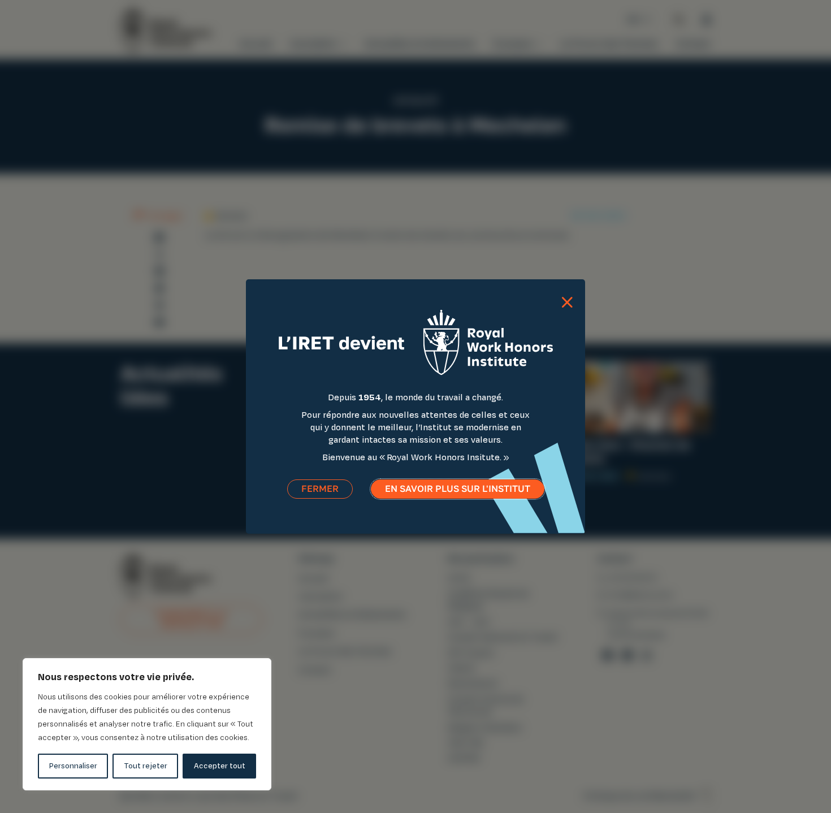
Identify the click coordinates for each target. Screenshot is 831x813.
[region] (147, 724)
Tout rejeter (145, 766)
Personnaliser (73, 766)
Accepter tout (219, 766)
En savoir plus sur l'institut (457, 488)
